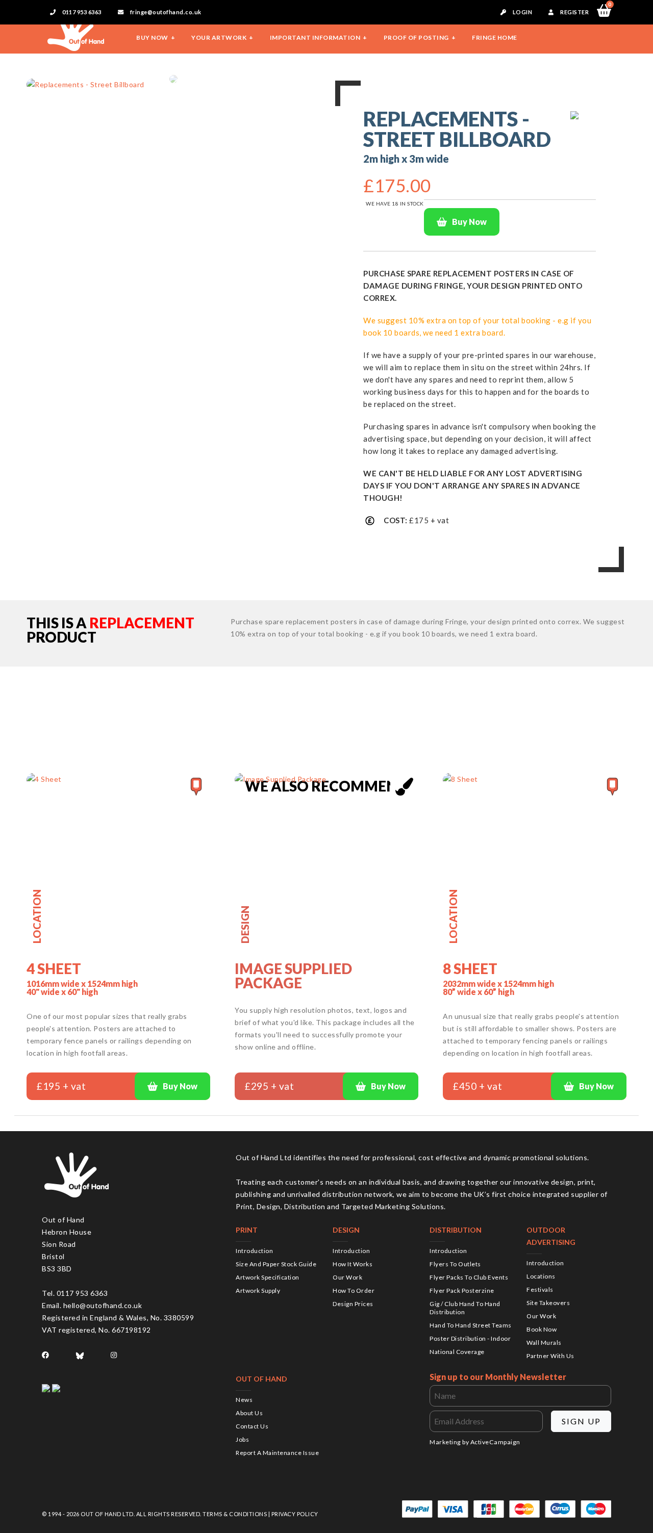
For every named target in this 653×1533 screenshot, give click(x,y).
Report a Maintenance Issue (277, 1453)
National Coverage (457, 1352)
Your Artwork (218, 37)
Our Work (347, 1277)
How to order (353, 1290)
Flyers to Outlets (455, 1264)
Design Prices (353, 1304)
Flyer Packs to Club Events (469, 1277)
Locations (541, 1276)
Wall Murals (544, 1342)
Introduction (254, 1251)
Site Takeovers (548, 1303)
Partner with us (550, 1356)
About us (249, 1413)
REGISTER (574, 12)
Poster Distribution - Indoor (470, 1338)
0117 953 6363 (81, 12)
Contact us (252, 1426)
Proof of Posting (416, 37)
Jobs (242, 1439)
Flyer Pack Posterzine (462, 1290)
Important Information (315, 37)
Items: (609, 5)
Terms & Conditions (235, 1514)
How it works (352, 1264)
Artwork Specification (267, 1277)
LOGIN (521, 12)
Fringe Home (494, 37)
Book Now (541, 1329)
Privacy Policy (294, 1514)
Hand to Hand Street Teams (471, 1325)
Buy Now (152, 37)
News (244, 1399)
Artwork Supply (258, 1290)
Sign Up (581, 1421)
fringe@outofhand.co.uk (165, 12)
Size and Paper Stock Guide (276, 1264)
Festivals (540, 1289)
